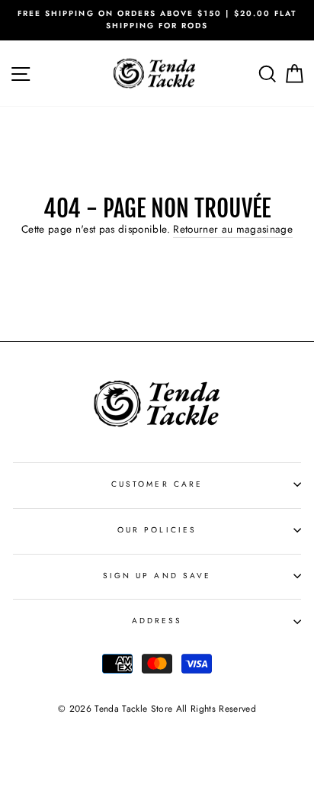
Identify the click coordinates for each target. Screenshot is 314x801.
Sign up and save (157, 575)
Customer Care (157, 484)
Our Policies (157, 530)
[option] (157, 20)
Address (157, 620)
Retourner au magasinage (233, 228)
